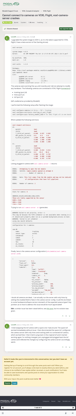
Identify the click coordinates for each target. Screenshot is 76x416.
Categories (46, 401)
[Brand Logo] (11, 4)
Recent (53, 401)
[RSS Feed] (46, 22)
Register (8, 383)
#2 (70, 325)
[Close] (71, 359)
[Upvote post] (63, 316)
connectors (65, 88)
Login (15, 383)
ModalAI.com (66, 401)
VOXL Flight (8, 22)
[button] (3, 413)
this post (50, 308)
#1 (70, 37)
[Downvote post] (69, 316)
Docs (74, 401)
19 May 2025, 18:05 (27, 325)
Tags (59, 401)
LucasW (13, 37)
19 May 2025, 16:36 (27, 37)
